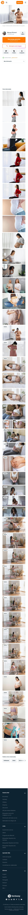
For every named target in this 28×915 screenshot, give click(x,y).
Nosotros (4, 872)
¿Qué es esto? (14, 57)
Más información (8, 60)
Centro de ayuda (6, 866)
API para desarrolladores (8, 818)
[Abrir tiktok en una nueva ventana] (16, 909)
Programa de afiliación (8, 843)
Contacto (4, 869)
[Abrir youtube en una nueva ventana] (21, 909)
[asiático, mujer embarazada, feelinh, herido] (13, 239)
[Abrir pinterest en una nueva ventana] (13, 909)
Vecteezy (4, 807)
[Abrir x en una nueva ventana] (18, 909)
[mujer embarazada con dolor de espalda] (13, 97)
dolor (14, 768)
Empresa (4, 813)
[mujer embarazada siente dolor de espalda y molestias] (13, 348)
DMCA (4, 841)
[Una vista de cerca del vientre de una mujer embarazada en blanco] (13, 223)
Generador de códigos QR (9, 829)
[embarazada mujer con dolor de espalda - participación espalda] (13, 113)
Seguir (22, 34)
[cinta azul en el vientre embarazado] (13, 738)
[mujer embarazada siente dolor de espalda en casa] (13, 332)
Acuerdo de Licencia (7, 838)
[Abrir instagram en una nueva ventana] (8, 909)
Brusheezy (5, 804)
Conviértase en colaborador (9, 875)
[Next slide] (21, 769)
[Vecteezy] (2, 2)
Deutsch (4, 892)
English (4, 884)
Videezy (4, 810)
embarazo (6, 768)
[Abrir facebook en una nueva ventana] (6, 909)
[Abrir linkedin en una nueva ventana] (11, 909)
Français (4, 895)
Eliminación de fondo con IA (9, 826)
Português (5, 890)
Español (4, 887)
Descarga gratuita (14, 39)
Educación (5, 816)
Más (3, 898)
